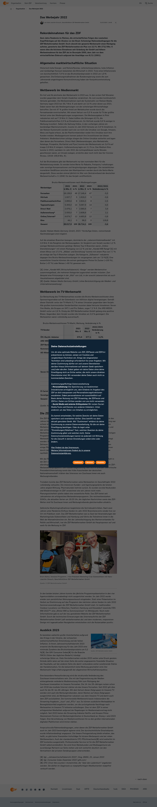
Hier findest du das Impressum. (65, 447)
